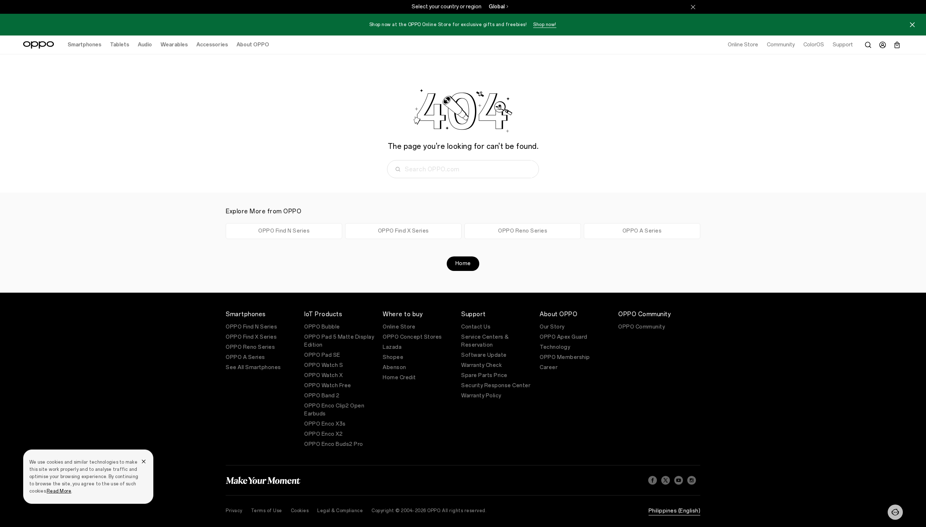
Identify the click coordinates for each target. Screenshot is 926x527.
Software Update (484, 355)
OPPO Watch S (323, 365)
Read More (59, 491)
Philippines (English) (675, 511)
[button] (895, 512)
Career (548, 367)
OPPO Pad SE (322, 355)
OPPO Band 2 (322, 396)
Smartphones (84, 45)
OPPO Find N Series (284, 231)
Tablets (119, 45)
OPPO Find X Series (403, 231)
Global (497, 7)
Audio (145, 45)
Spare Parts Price (484, 375)
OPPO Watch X (323, 375)
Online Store (399, 327)
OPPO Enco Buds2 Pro (333, 444)
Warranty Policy (481, 396)
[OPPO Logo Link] (38, 45)
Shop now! (544, 24)
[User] (882, 45)
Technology (555, 347)
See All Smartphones (253, 367)
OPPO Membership (565, 357)
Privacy (234, 510)
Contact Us (475, 327)
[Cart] (897, 45)
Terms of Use (266, 510)
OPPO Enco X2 (323, 434)
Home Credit (399, 378)
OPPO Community (641, 327)
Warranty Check (481, 365)
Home (463, 263)
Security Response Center (495, 385)
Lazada (392, 347)
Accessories (212, 45)
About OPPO (253, 45)
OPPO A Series (642, 231)
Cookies (300, 510)
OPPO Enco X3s (325, 424)
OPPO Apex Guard (563, 337)
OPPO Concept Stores (412, 337)
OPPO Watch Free (327, 385)
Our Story (552, 327)
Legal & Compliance (340, 510)
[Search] (868, 45)
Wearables (174, 45)
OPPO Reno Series (522, 231)
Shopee (393, 357)
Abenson (394, 367)
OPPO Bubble (322, 327)
